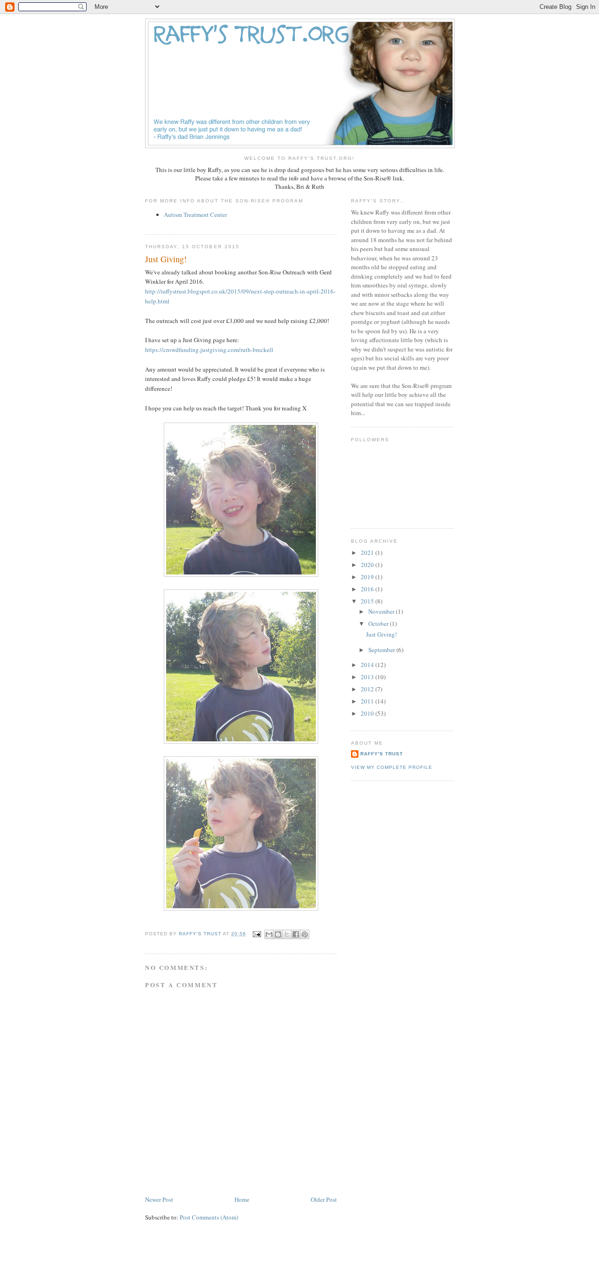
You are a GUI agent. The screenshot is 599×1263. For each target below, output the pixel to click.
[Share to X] (287, 934)
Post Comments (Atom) (209, 1217)
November (382, 611)
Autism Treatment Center (195, 214)
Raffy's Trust (381, 753)
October (379, 623)
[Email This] (269, 934)
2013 (368, 677)
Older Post (324, 1199)
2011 (368, 701)
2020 (368, 564)
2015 (368, 601)
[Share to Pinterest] (304, 934)
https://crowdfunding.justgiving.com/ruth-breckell (209, 349)
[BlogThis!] (278, 934)
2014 (368, 664)
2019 (368, 577)
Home (241, 1199)
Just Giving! (381, 634)
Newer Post (159, 1199)
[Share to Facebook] (295, 934)
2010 (368, 713)
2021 (368, 552)
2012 (368, 689)
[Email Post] (256, 933)
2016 (368, 589)
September (382, 650)
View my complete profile (391, 767)
